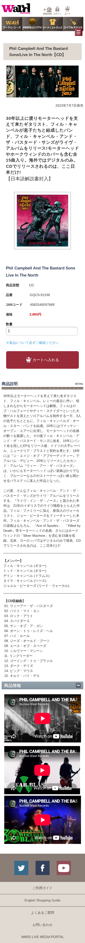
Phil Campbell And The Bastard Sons (40, 268)
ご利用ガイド (42, 888)
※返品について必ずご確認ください (32, 343)
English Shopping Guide (42, 900)
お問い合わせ (42, 925)
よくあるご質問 (42, 912)
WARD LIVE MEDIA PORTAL (42, 937)
